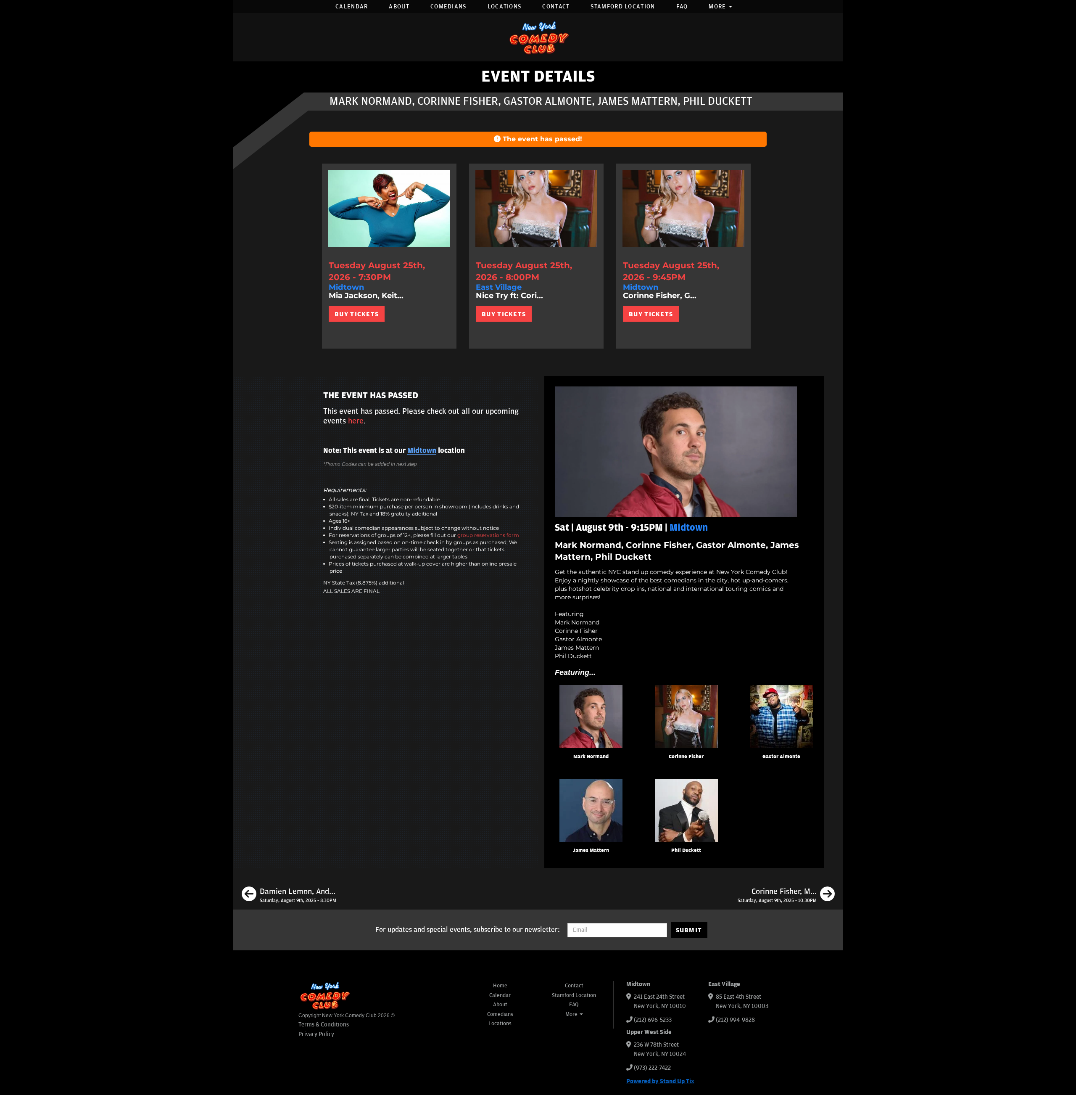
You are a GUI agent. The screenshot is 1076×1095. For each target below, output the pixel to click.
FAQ (682, 6)
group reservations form (488, 535)
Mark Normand (591, 757)
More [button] (718, 6)
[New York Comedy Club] (538, 37)
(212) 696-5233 (653, 1020)
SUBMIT (689, 930)
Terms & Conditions (323, 1024)
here (356, 421)
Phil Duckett (686, 850)
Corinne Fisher (686, 757)
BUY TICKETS (357, 314)
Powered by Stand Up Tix (660, 1081)
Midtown (421, 451)
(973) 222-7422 (652, 1067)
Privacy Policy (316, 1034)
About (399, 6)
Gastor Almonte (781, 757)
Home (500, 985)
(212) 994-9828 (735, 1020)
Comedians (448, 6)
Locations (505, 6)
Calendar (351, 6)
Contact (556, 6)
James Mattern (591, 850)
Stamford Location (623, 6)
